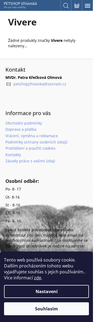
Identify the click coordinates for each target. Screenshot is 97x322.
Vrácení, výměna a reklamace (31, 135)
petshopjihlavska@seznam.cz (39, 83)
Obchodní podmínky (23, 123)
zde (37, 278)
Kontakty (13, 154)
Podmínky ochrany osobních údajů (36, 142)
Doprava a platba (20, 129)
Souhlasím (46, 309)
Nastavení (47, 291)
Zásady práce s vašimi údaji (30, 160)
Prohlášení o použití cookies (30, 148)
